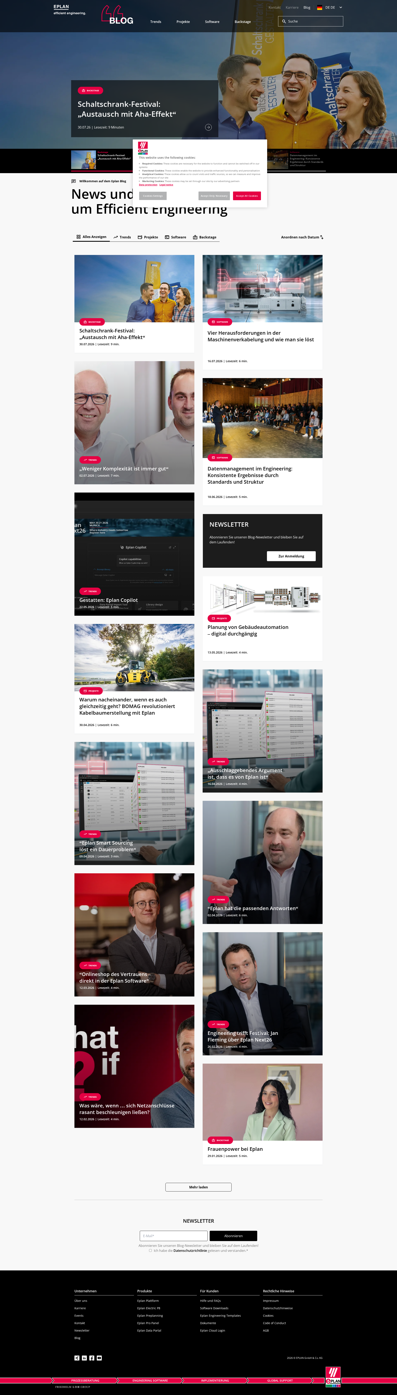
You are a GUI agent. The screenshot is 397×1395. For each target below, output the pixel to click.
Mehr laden (198, 1187)
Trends (155, 21)
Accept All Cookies (247, 195)
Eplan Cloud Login (212, 1330)
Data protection (148, 184)
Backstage (243, 21)
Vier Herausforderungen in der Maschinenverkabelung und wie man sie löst (127, 104)
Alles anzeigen (94, 236)
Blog (307, 7)
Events (79, 1316)
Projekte (183, 21)
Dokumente (208, 1323)
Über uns (80, 1301)
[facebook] (91, 1358)
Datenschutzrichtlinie (190, 1250)
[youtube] (99, 1358)
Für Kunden (209, 1291)
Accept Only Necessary (214, 195)
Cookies (268, 1316)
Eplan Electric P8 (148, 1308)
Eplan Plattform (148, 1301)
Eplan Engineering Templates (220, 1316)
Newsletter (82, 1330)
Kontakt (275, 7)
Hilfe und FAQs (210, 1301)
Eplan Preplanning (150, 1316)
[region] (200, 173)
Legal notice (166, 184)
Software (212, 21)
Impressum (271, 1301)
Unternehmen (85, 1291)
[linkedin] (84, 1358)
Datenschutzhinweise (278, 1308)
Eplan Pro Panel (148, 1323)
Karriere (292, 7)
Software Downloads (214, 1308)
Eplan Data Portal (149, 1330)
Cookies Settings (153, 195)
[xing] (76, 1358)
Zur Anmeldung (291, 556)
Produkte (144, 1291)
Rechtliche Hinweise (278, 1291)
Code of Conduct (274, 1323)
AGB (266, 1330)
